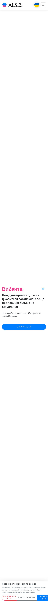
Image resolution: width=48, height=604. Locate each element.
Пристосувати (27, 597)
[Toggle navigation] (43, 4)
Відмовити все (9, 597)
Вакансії (24, 326)
